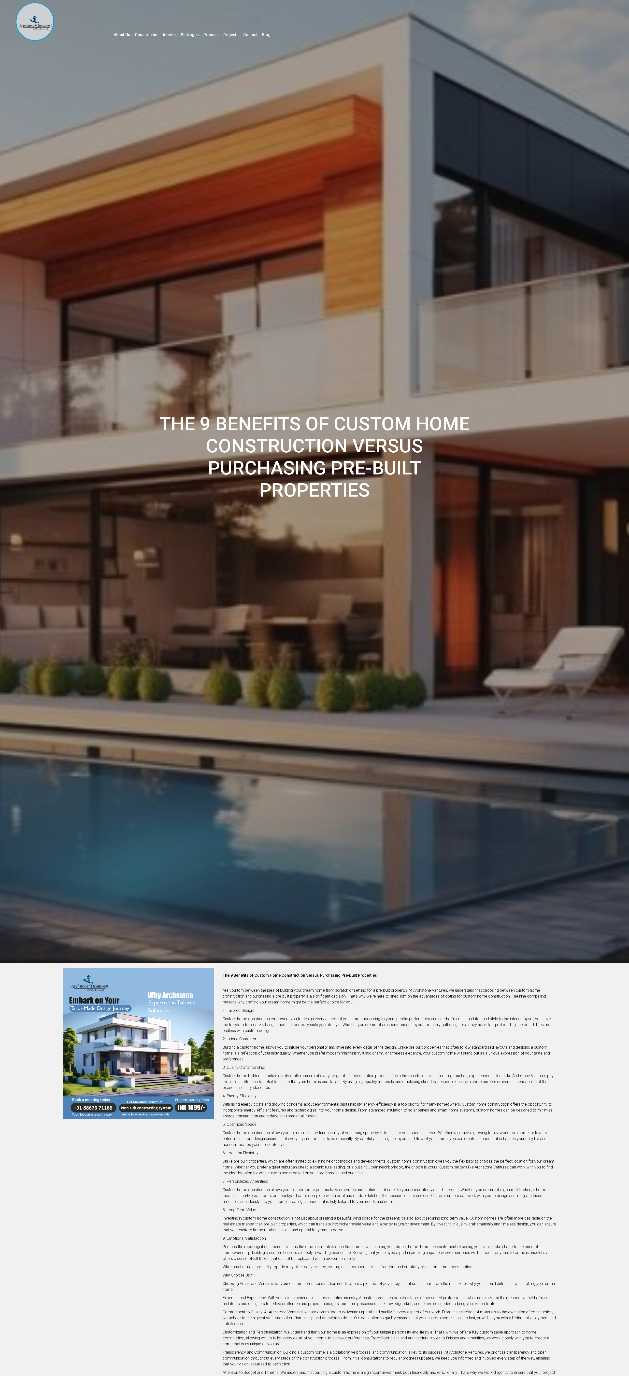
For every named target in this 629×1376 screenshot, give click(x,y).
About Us (122, 34)
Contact (250, 34)
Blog (266, 34)
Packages (190, 34)
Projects (231, 34)
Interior (169, 34)
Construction (146, 34)
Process (211, 34)
